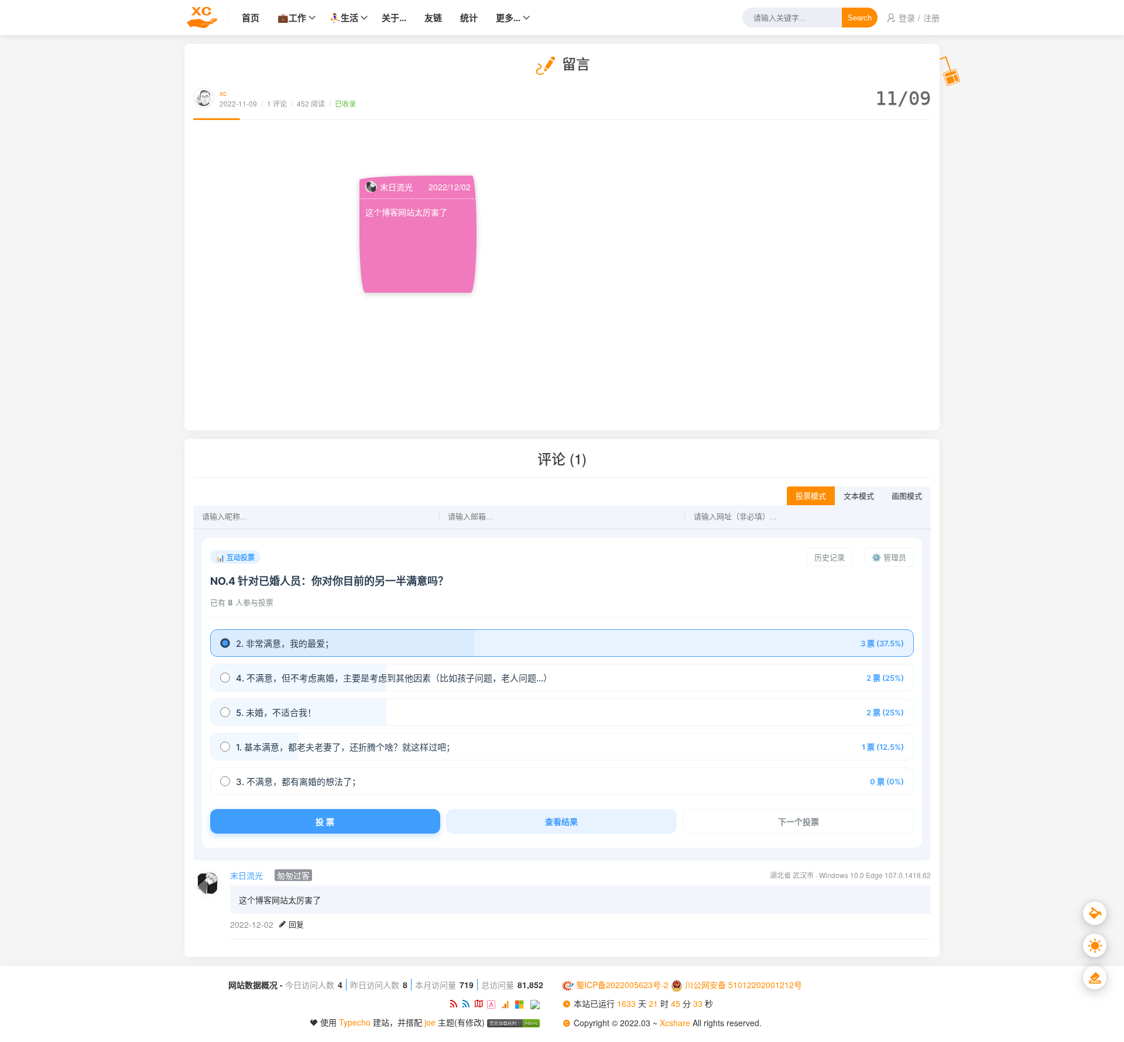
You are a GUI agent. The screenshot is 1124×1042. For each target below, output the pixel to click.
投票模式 (811, 496)
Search (860, 17)
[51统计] (494, 1003)
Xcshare (676, 1023)
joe (430, 1022)
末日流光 (396, 187)
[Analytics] (508, 1003)
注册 (931, 17)
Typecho (355, 1022)
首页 (250, 17)
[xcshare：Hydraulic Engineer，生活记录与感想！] (206, 17)
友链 (433, 17)
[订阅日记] (467, 1003)
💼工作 (291, 17)
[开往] (536, 1003)
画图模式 (907, 496)
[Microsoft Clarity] (522, 1003)
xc (223, 93)
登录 (907, 17)
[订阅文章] (455, 1003)
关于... (394, 17)
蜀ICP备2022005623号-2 (622, 984)
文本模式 (859, 496)
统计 (469, 17)
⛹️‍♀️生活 (344, 17)
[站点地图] (480, 1003)
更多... (508, 17)
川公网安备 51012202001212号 (743, 984)
